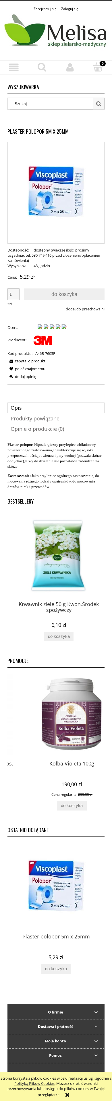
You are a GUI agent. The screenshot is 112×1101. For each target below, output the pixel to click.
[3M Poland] (43, 339)
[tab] (56, 408)
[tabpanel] (56, 465)
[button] (14, 67)
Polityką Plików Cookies (34, 1083)
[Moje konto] (70, 67)
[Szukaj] (99, 103)
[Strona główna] (56, 32)
